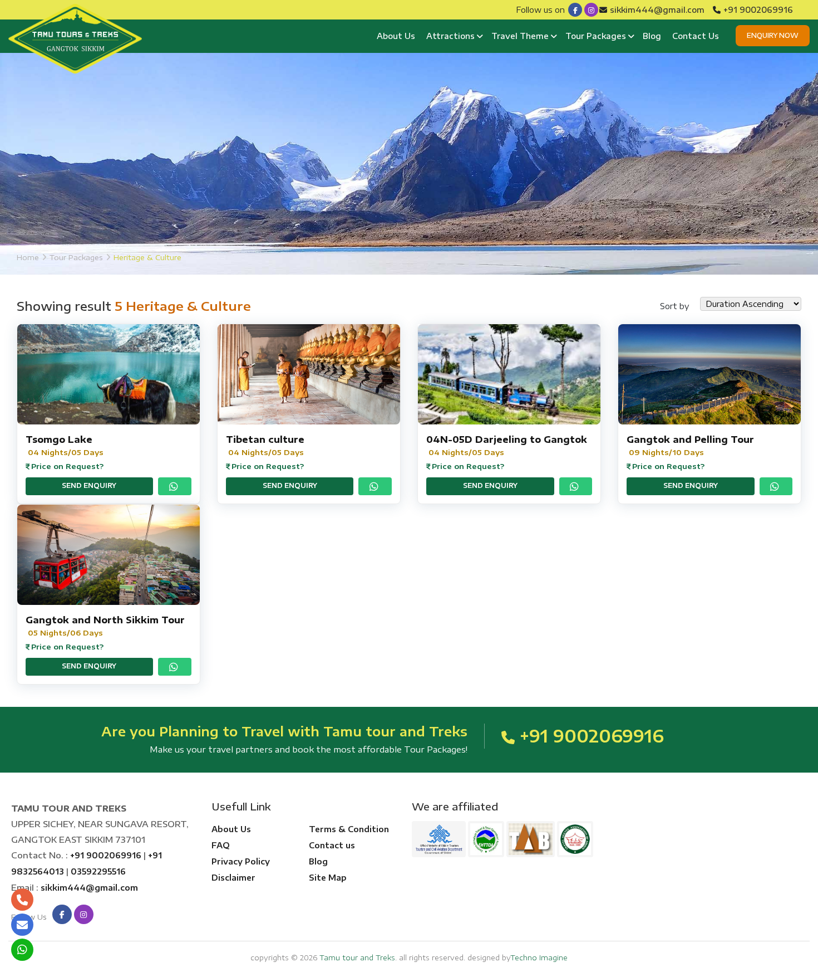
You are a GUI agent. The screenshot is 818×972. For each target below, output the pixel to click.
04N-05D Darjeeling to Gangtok (506, 439)
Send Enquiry (89, 485)
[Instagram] (591, 10)
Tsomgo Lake (59, 439)
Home (28, 257)
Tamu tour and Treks (357, 957)
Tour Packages (595, 36)
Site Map (328, 877)
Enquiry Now (773, 35)
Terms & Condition (349, 829)
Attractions (450, 36)
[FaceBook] (575, 10)
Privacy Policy (240, 861)
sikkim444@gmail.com (657, 9)
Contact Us (695, 36)
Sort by (674, 306)
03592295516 (98, 871)
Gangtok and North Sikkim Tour (105, 620)
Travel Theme (520, 36)
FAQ (220, 845)
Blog (652, 36)
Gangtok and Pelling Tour (690, 439)
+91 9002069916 (758, 9)
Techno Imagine (539, 957)
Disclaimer (233, 877)
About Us (396, 36)
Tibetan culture (265, 439)
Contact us (332, 845)
